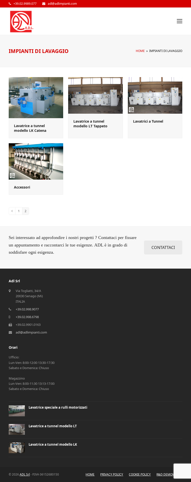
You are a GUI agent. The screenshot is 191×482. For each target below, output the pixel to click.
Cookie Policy (140, 474)
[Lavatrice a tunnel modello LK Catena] (36, 97)
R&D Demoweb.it (169, 474)
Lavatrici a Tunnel (148, 121)
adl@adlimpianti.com (62, 3)
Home (90, 474)
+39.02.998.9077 (27, 309)
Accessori (22, 187)
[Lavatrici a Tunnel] (155, 95)
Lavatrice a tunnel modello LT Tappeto (90, 123)
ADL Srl (25, 474)
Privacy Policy (111, 474)
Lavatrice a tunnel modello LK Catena (30, 128)
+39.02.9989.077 (25, 3)
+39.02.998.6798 (27, 317)
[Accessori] (36, 161)
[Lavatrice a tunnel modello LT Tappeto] (95, 95)
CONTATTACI (163, 247)
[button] (179, 21)
